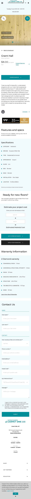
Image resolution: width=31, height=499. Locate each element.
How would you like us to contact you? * (12, 339)
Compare (25, 111)
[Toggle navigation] (2, 3)
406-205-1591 (15, 11)
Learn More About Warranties (9, 294)
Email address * (6, 358)
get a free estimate (14, 236)
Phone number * (6, 349)
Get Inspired (7, 470)
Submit (15, 414)
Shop (5, 463)
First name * (5, 314)
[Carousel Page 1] (12, 42)
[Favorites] (25, 3)
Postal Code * (5, 368)
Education (6, 476)
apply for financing (14, 242)
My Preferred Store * (7, 378)
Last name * (5, 324)
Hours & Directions (15, 433)
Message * (4, 387)
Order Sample (14, 77)
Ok (15, 493)
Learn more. (10, 491)
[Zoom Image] (3, 18)
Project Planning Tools (20, 64)
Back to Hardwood (8, 50)
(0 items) (28, 2)
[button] (22, 3)
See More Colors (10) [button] (7, 37)
